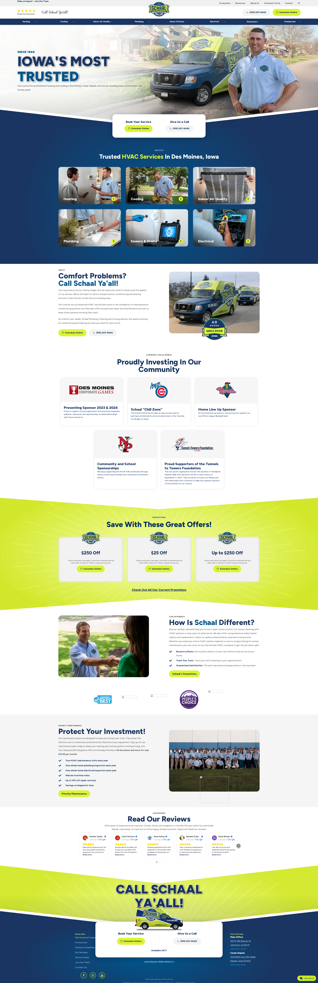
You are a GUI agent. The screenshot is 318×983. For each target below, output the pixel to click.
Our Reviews (81, 952)
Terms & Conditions (153, 979)
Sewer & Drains (177, 21)
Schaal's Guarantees (184, 673)
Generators (252, 22)
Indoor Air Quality (101, 21)
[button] (256, 12)
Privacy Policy (167, 979)
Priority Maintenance (74, 793)
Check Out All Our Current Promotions (159, 590)
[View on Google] (85, 837)
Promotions (224, 3)
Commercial (289, 21)
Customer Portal (272, 3)
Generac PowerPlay (85, 947)
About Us (254, 3)
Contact (289, 3)
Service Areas (82, 957)
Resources (240, 3)
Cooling (64, 21)
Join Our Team (82, 962)
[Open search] (299, 3)
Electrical (214, 21)
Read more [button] (87, 855)
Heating (26, 21)
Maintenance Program (86, 937)
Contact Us (81, 967)
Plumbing (139, 21)
